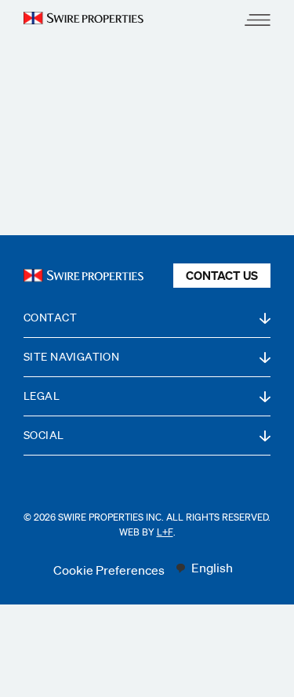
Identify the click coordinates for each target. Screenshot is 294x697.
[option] (204, 568)
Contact (50, 317)
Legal (42, 396)
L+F (165, 532)
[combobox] (204, 568)
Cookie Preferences (109, 570)
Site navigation (71, 357)
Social (44, 435)
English (212, 567)
